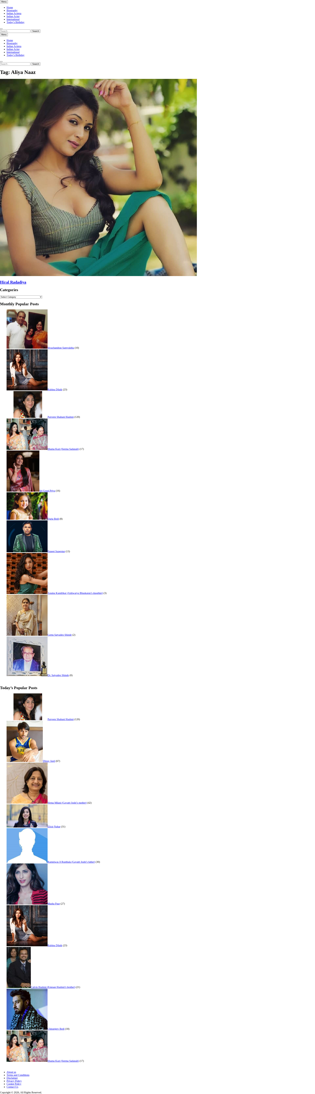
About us (11, 1072)
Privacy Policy (14, 1081)
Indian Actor (13, 16)
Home (10, 7)
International (13, 19)
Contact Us (12, 1086)
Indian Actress (14, 13)
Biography (12, 10)
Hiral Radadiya (13, 282)
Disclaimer (12, 1078)
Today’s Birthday (15, 22)
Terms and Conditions (18, 1075)
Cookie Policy (14, 1083)
